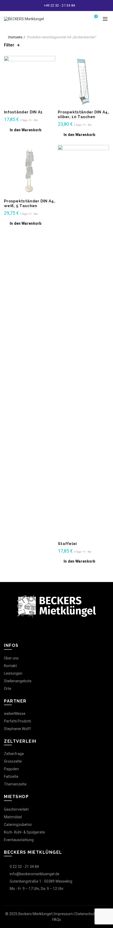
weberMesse (14, 713)
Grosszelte (13, 761)
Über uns (11, 658)
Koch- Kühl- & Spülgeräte (24, 832)
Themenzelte (15, 784)
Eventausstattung (19, 840)
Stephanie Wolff (17, 729)
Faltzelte (11, 776)
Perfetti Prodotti (17, 721)
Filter (9, 45)
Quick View (50, 60)
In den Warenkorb (26, 130)
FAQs (56, 919)
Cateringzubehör (18, 824)
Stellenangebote (18, 681)
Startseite (15, 37)
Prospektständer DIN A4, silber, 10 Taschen (83, 114)
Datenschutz (86, 914)
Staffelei (67, 543)
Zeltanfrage (14, 754)
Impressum (63, 914)
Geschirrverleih (16, 809)
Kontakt (10, 666)
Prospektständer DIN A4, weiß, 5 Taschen (29, 203)
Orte (7, 688)
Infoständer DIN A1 (23, 112)
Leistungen (13, 673)
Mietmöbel (13, 817)
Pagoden (11, 769)
